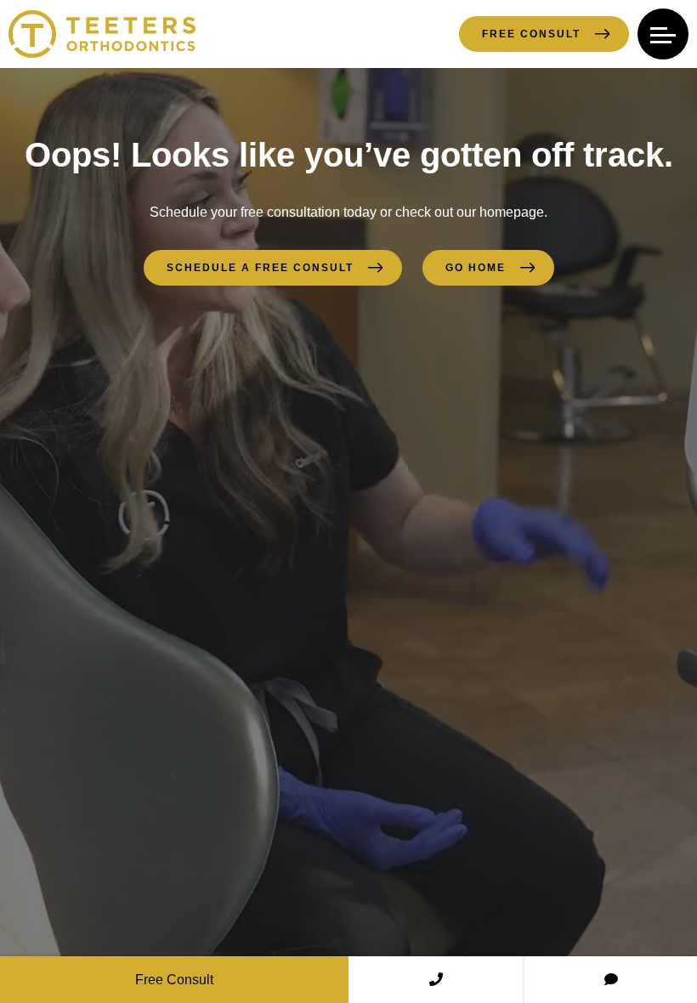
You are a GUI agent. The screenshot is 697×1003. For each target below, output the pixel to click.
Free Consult (531, 34)
